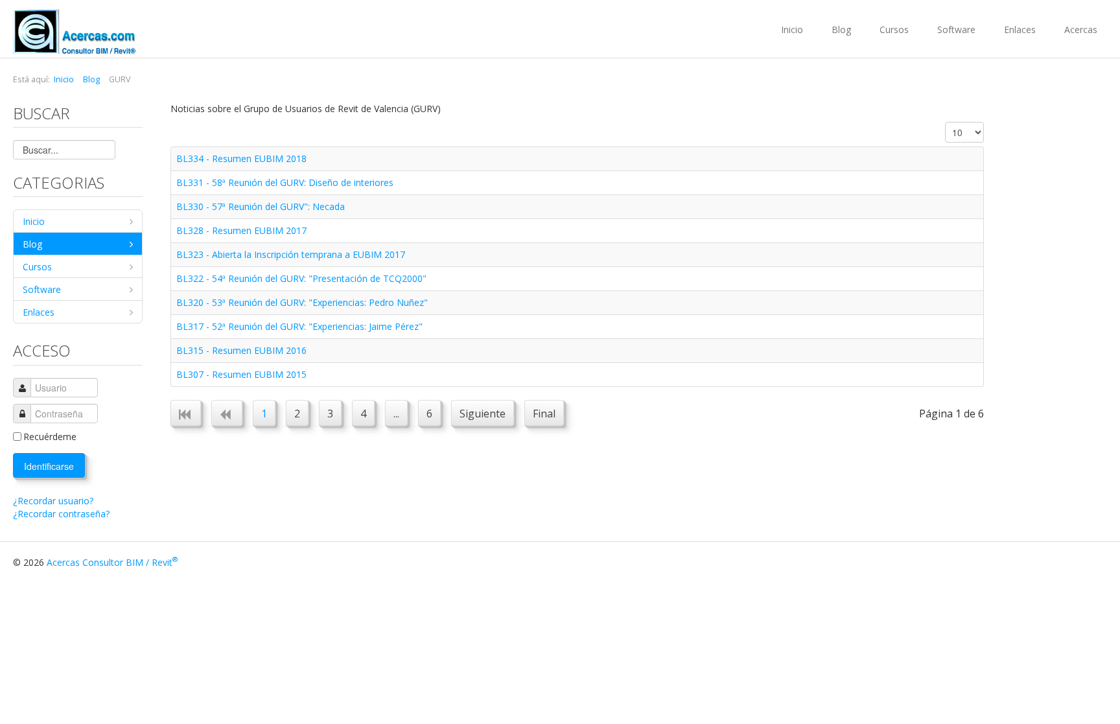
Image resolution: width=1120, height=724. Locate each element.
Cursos (894, 29)
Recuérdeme (49, 436)
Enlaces (1020, 29)
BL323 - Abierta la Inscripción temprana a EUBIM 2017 (290, 254)
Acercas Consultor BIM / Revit (112, 562)
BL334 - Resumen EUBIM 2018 (241, 158)
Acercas (1080, 29)
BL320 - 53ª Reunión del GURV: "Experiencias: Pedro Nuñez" (302, 302)
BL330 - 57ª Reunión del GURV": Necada (260, 206)
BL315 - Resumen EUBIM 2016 (241, 350)
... (396, 413)
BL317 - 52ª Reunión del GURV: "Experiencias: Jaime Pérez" (299, 326)
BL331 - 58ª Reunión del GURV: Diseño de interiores (284, 182)
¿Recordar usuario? (53, 501)
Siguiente (483, 413)
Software (956, 29)
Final (544, 413)
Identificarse (49, 466)
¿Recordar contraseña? (61, 514)
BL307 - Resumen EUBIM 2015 (241, 374)
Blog (841, 29)
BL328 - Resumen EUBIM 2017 (241, 230)
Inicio (792, 29)
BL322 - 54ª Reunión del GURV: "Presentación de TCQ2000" (301, 278)
